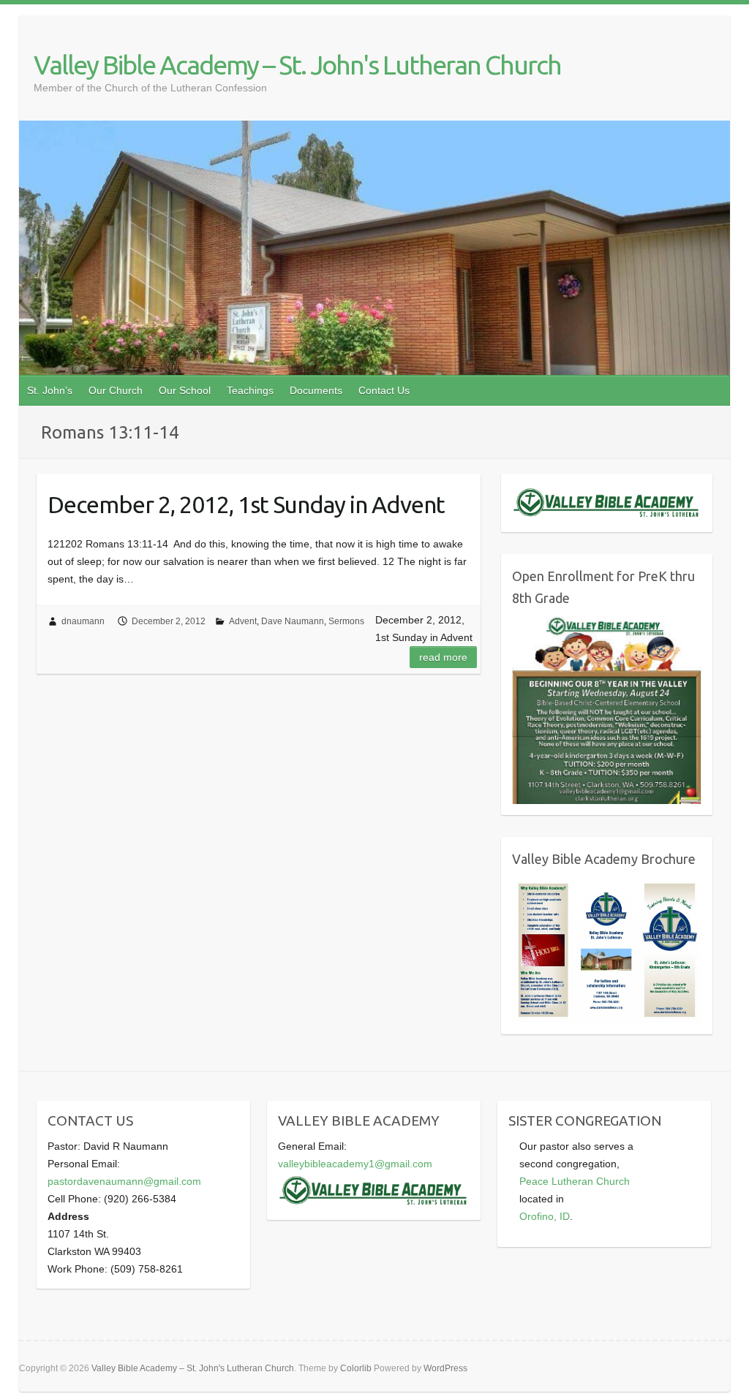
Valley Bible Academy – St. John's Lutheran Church (297, 65)
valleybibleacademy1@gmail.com (355, 1163)
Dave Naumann (292, 621)
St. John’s (49, 390)
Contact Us (384, 390)
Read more (443, 657)
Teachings (250, 390)
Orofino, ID (544, 1216)
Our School (185, 390)
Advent (243, 621)
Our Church (116, 390)
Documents (316, 390)
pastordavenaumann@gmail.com (124, 1181)
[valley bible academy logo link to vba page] (374, 1181)
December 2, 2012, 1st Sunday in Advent (246, 504)
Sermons (346, 621)
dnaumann (83, 621)
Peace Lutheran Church (574, 1181)
